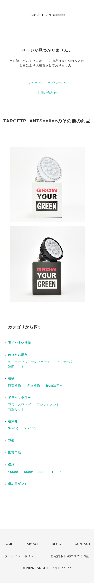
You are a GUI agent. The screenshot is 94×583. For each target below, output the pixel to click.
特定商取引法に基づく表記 (70, 556)
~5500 (13, 472)
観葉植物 (14, 385)
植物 (11, 378)
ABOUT (32, 544)
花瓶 (11, 440)
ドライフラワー (19, 397)
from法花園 (54, 385)
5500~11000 (34, 472)
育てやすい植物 (19, 342)
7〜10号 (31, 428)
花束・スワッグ (19, 404)
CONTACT (83, 544)
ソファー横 (64, 362)
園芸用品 (14, 452)
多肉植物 (33, 385)
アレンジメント (48, 404)
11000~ (56, 472)
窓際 (11, 366)
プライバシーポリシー (21, 556)
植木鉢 (13, 421)
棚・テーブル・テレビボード (29, 362)
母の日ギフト (18, 484)
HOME (8, 544)
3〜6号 (13, 428)
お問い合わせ (47, 92)
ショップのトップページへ (47, 83)
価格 (11, 465)
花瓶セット (16, 409)
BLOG (56, 544)
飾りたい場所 (18, 355)
